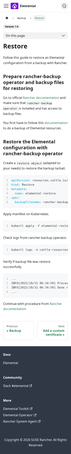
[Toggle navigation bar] (6, 6)
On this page (15, 35)
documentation (56, 123)
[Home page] (7, 18)
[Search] (64, 5)
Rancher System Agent (20, 421)
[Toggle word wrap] (55, 180)
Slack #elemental (15, 386)
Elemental (10, 363)
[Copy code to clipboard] (63, 180)
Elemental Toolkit (16, 409)
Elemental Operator (18, 415)
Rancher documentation (41, 98)
